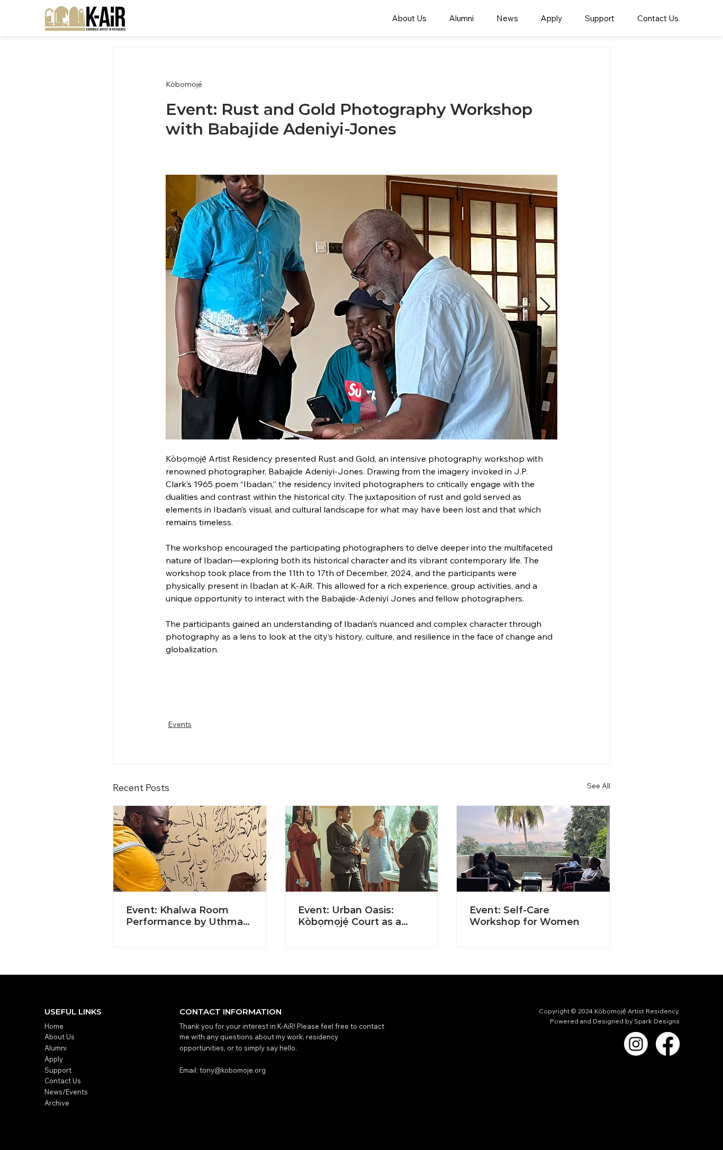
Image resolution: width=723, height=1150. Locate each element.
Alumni (55, 1048)
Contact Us (62, 1080)
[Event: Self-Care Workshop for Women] (533, 849)
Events (180, 724)
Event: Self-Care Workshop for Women (524, 916)
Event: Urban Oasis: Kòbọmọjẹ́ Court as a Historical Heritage (349, 916)
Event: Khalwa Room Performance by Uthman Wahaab (187, 916)
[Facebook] (668, 1044)
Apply (53, 1059)
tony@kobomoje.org (233, 1070)
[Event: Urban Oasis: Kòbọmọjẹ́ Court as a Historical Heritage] (361, 849)
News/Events (66, 1092)
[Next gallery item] (545, 307)
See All (598, 785)
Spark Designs (657, 1021)
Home (54, 1026)
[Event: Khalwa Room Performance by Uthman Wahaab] (189, 849)
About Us (59, 1036)
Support (57, 1070)
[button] (507, 18)
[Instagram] (636, 1044)
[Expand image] (361, 307)
